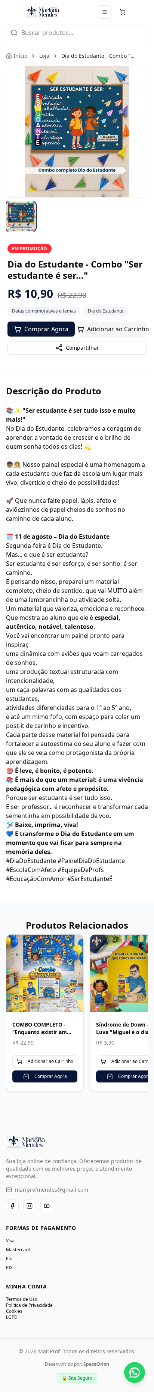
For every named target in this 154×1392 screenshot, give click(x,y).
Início (20, 55)
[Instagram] (29, 1206)
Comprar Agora (46, 329)
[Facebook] (12, 1206)
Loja (44, 55)
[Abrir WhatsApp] (134, 1372)
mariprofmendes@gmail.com (51, 1189)
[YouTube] (46, 1206)
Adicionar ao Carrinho (117, 329)
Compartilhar (82, 347)
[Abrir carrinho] (122, 12)
